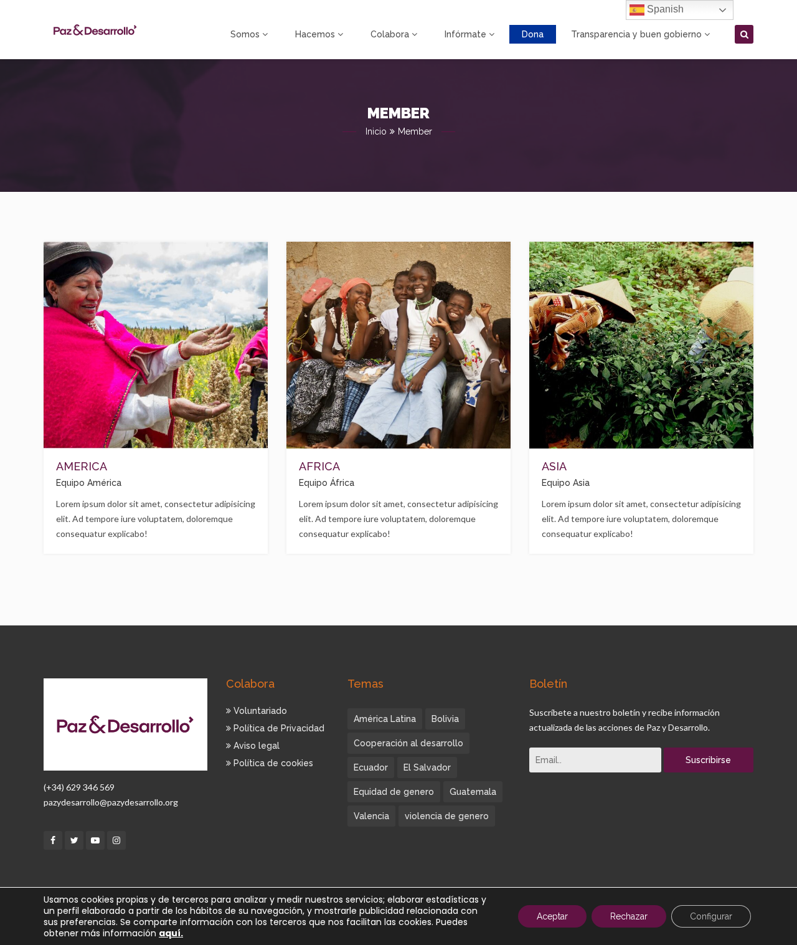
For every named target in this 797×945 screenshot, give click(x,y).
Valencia (371, 816)
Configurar (711, 916)
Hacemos (315, 34)
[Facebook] (53, 840)
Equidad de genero (394, 792)
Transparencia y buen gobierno (636, 34)
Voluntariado (259, 711)
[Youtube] (95, 840)
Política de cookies (272, 763)
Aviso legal (255, 746)
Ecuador (371, 767)
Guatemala (473, 792)
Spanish (664, 9)
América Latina (385, 719)
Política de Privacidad (277, 728)
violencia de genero (447, 816)
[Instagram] (116, 840)
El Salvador (427, 767)
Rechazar (629, 916)
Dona (533, 34)
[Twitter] (74, 840)
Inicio (376, 131)
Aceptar (552, 916)
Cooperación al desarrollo (408, 743)
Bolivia (445, 719)
